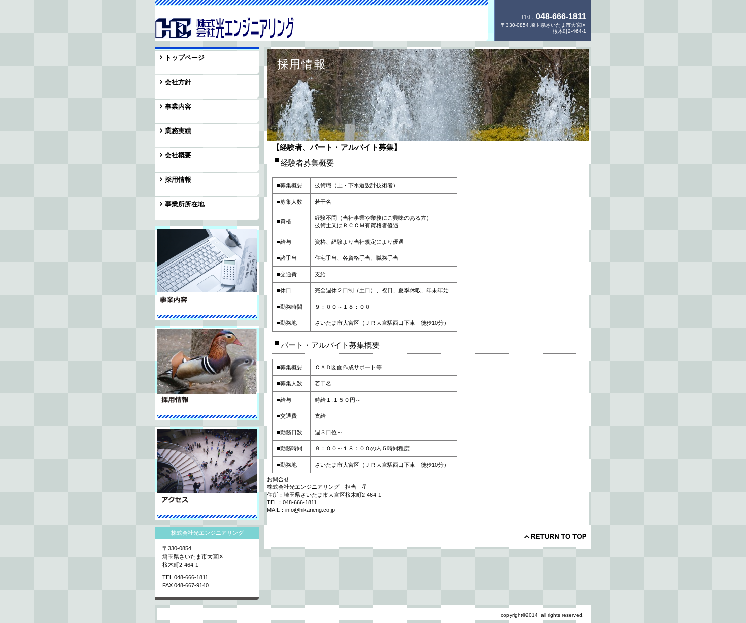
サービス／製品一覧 (207, 273)
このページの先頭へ (555, 536)
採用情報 (207, 373)
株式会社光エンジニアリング (225, 27)
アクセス (207, 473)
